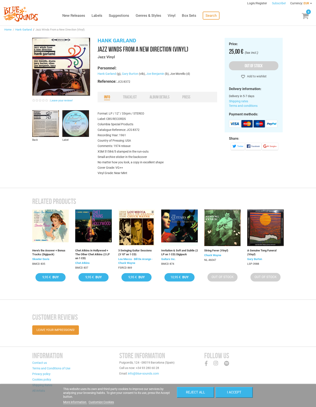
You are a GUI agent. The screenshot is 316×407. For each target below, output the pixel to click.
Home (8, 29)
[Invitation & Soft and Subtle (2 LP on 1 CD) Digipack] (179, 228)
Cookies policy (41, 379)
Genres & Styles (148, 15)
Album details (159, 97)
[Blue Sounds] (20, 14)
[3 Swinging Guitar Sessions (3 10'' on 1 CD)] (136, 228)
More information (75, 402)
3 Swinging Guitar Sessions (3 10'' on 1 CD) (135, 252)
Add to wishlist (256, 76)
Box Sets (189, 15)
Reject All (195, 392)
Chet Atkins (82, 263)
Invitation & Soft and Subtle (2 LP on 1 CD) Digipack (179, 252)
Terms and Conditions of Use (51, 368)
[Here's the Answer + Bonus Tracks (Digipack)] (50, 228)
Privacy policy (41, 374)
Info (107, 97)
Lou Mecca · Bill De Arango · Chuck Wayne (135, 261)
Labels (97, 15)
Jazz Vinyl (106, 57)
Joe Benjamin (155, 73)
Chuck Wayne (212, 255)
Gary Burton (130, 73)
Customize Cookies (101, 402)
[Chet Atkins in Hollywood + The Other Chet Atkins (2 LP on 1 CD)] (93, 228)
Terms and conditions (243, 105)
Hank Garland (23, 29)
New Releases (73, 15)
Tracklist (130, 97)
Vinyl (171, 15)
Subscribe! (279, 3)
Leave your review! (61, 100)
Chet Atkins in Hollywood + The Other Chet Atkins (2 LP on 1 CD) (92, 254)
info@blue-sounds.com (143, 373)
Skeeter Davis (40, 259)
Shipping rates (238, 101)
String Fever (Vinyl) (216, 250)
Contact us (39, 362)
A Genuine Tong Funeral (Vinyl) (261, 252)
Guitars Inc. (168, 259)
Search (211, 15)
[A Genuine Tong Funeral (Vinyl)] (265, 228)
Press (186, 97)
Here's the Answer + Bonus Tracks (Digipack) (48, 252)
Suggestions (119, 15)
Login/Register (257, 3)
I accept (234, 392)
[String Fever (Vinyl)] (222, 228)
